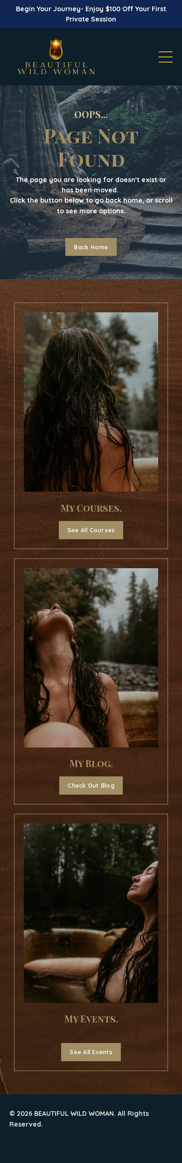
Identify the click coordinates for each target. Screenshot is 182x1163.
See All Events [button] (91, 1052)
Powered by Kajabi (91, 1139)
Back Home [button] (91, 247)
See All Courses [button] (91, 530)
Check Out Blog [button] (91, 785)
